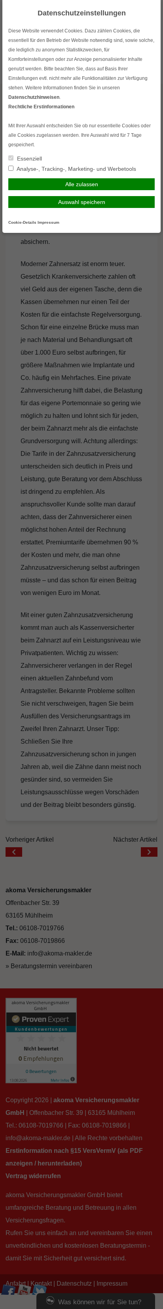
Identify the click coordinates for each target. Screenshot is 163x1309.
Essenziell (28, 158)
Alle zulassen (81, 184)
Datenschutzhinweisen (33, 97)
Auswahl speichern (81, 202)
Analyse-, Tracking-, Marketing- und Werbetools (75, 169)
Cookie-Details (22, 222)
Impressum (48, 222)
